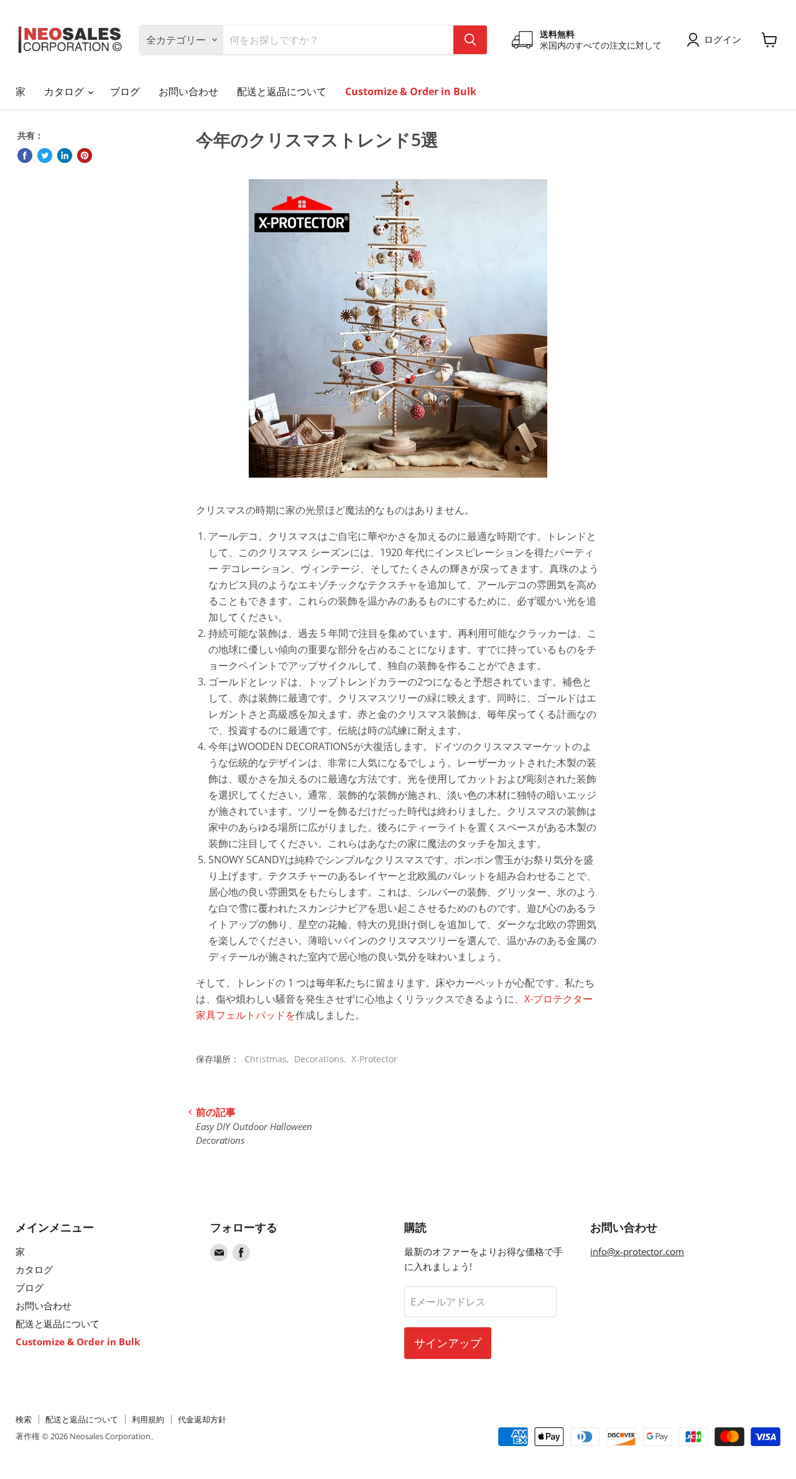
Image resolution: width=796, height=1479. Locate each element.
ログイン (722, 39)
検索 (24, 1419)
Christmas (265, 1059)
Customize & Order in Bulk (410, 91)
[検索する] (470, 40)
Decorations (319, 1059)
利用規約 (148, 1419)
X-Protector (374, 1059)
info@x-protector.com (637, 1251)
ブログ (125, 91)
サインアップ (447, 1342)
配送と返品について (281, 91)
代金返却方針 (202, 1419)
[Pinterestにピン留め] (84, 155)
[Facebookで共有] (24, 155)
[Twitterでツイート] (44, 155)
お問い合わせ (188, 91)
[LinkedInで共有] (64, 155)
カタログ (65, 91)
